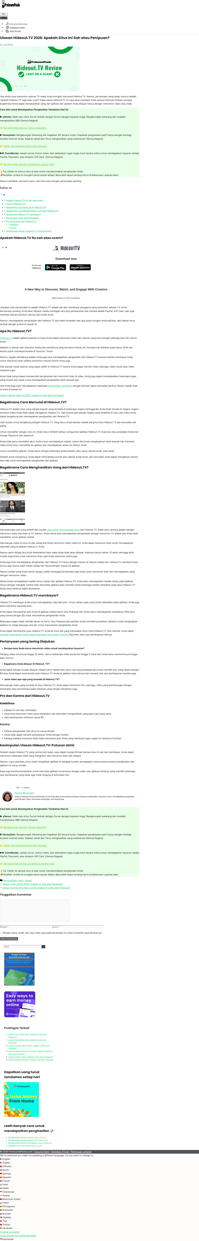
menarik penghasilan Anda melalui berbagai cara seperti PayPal (33, 634)
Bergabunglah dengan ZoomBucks (22, 1143)
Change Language (9, 1232)
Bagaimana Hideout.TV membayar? (23, 214)
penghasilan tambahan (60, 385)
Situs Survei (15, 31)
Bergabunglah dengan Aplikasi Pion (23, 1140)
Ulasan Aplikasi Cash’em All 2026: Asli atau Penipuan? (31, 1060)
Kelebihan (14, 225)
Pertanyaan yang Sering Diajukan (22, 218)
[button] (99, 1239)
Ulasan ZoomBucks (44, 1143)
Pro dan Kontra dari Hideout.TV (21, 221)
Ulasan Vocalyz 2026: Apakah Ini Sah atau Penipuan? (30, 1057)
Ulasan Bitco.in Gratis (34, 1146)
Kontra (13, 228)
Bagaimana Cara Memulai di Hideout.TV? (26, 207)
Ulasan (28, 880)
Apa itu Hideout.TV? (16, 204)
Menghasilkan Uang (18, 24)
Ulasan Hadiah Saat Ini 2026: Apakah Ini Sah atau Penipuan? (32, 395)
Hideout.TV (6, 338)
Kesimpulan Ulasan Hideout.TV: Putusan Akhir (29, 231)
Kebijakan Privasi (60, 1151)
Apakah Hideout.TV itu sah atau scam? (25, 200)
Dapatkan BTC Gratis (17, 1146)
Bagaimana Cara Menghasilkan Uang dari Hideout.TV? (32, 211)
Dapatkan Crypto (17, 27)
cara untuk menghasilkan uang (63, 529)
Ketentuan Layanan (81, 1151)
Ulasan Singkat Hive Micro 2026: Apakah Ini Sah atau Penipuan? (36, 887)
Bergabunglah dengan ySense (20, 1137)
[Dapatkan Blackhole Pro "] (43, 946)
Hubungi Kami (41, 1151)
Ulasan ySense (39, 1137)
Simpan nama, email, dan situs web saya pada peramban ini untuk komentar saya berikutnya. (52, 932)
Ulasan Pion (43, 1140)
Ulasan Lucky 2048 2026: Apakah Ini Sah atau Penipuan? (32, 884)
